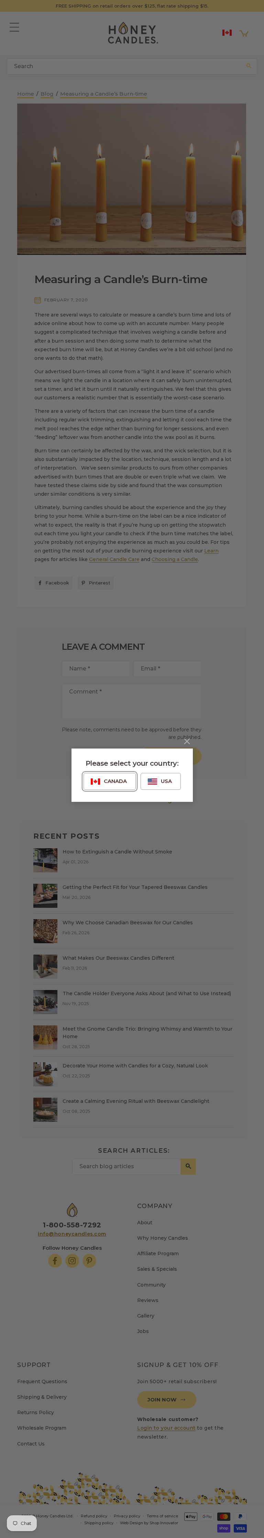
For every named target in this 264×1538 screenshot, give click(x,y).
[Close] (187, 741)
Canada (115, 781)
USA (166, 781)
